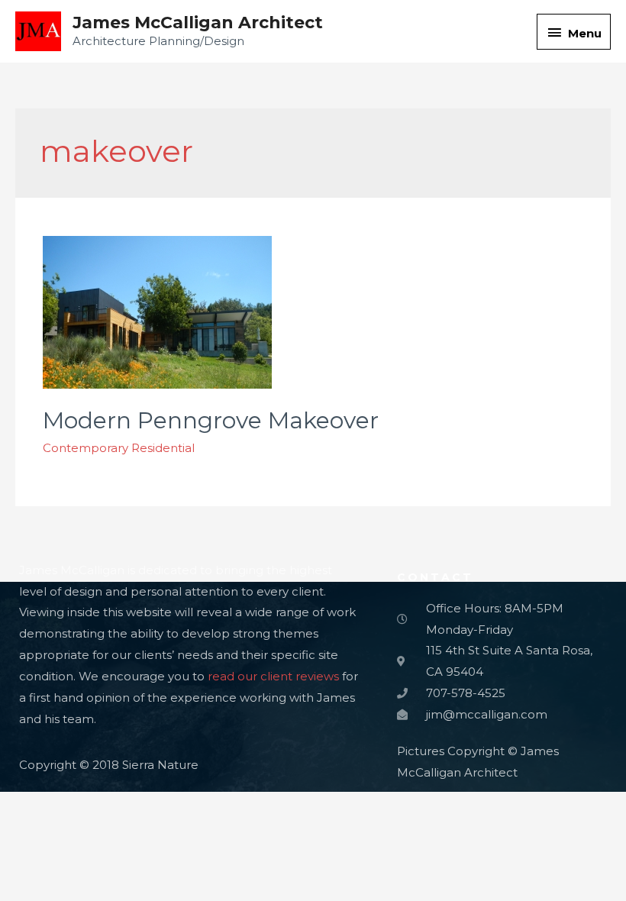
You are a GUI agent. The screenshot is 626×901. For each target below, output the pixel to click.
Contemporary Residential (119, 448)
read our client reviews (273, 676)
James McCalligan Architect (198, 22)
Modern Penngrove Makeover (211, 420)
